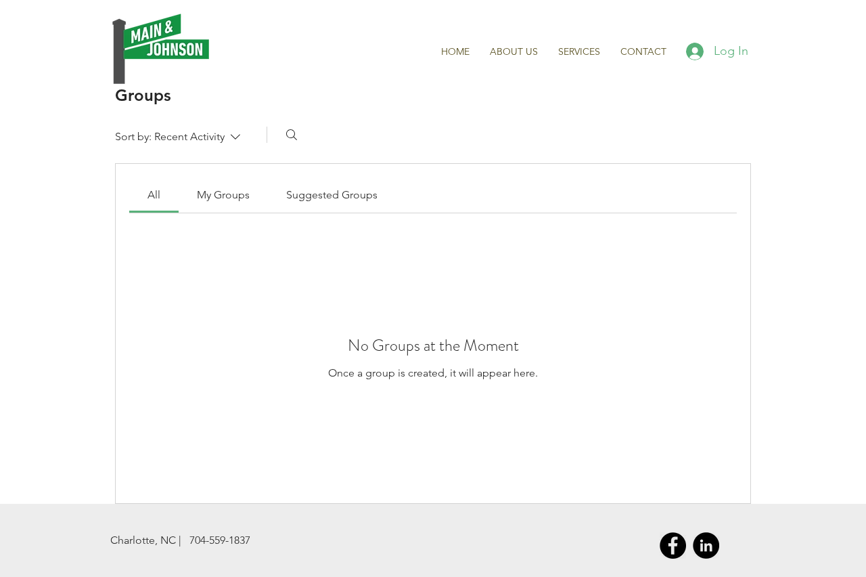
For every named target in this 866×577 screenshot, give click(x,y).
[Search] (291, 135)
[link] (153, 194)
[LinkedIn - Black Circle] (706, 545)
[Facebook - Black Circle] (673, 545)
